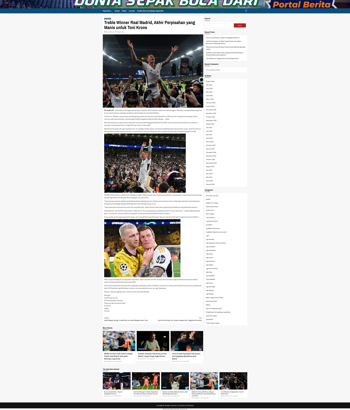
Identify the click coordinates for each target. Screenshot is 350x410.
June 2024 (209, 174)
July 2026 (209, 85)
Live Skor (132, 11)
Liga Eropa (209, 254)
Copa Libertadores (212, 221)
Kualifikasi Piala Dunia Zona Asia (216, 232)
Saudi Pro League (211, 316)
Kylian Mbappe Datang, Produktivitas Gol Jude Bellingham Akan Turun (126, 319)
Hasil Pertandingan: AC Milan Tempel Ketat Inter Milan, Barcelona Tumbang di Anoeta (223, 42)
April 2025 (209, 138)
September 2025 (211, 120)
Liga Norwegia (210, 287)
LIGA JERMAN (210, 279)
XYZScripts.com (183, 409)
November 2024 (211, 156)
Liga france (209, 257)
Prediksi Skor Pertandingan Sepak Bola (150, 11)
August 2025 (210, 124)
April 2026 (209, 95)
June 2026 (209, 88)
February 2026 (210, 103)
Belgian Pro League (212, 203)
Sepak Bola (106, 11)
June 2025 (209, 131)
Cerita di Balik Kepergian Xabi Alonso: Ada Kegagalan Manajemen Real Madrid (186, 356)
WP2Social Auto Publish (168, 409)
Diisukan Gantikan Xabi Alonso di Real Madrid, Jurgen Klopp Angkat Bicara (152, 354)
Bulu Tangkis (210, 214)
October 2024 (210, 159)
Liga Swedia (209, 294)
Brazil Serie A (210, 210)
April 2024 (209, 181)
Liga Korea (209, 283)
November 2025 (211, 113)
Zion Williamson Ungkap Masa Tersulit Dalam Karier (222, 58)
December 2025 (211, 110)
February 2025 (210, 145)
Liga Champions (211, 250)
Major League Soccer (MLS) (214, 297)
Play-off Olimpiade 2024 (214, 308)
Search (207, 18)
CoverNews (181, 405)
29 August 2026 (118, 396)
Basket (117, 11)
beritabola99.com (110, 32)
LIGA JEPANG (210, 276)
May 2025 (209, 134)
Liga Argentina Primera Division (216, 243)
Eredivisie (209, 225)
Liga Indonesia (210, 261)
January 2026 (210, 106)
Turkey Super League (213, 323)
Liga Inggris (209, 265)
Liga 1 (208, 236)
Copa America (210, 217)
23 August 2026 (152, 358)
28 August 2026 (147, 396)
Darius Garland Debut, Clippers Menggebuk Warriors (223, 37)
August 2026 (210, 81)
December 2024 (211, 152)
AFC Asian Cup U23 (212, 196)
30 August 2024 (120, 32)
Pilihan (124, 11)
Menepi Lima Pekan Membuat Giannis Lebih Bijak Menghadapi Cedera (225, 48)
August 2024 (210, 166)
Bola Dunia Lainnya (212, 206)
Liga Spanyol (107, 18)
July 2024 (209, 170)
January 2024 (210, 184)
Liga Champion (210, 246)
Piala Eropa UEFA (211, 301)
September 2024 (211, 163)
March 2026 (210, 99)
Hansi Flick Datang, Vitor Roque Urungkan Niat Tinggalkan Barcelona (180, 319)
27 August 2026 (118, 361)
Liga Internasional (211, 268)
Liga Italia (209, 272)
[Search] (246, 10)
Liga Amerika (210, 239)
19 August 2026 (186, 361)
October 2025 (210, 117)
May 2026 (209, 92)
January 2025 (210, 149)
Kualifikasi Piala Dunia (213, 228)
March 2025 (210, 142)
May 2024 (209, 177)
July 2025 (209, 127)
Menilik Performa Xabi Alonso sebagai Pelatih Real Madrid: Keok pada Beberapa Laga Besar (118, 356)
